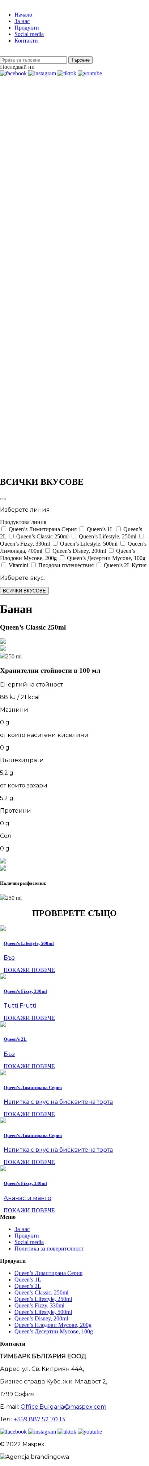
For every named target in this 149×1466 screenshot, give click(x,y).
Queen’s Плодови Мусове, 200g (52, 1325)
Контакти (26, 40)
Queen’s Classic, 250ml (41, 1292)
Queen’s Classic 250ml (26, 98)
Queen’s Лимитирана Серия (48, 1273)
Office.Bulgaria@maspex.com (63, 1406)
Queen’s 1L (27, 1279)
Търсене (80, 60)
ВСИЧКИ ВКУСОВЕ (24, 591)
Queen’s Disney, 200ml (41, 1318)
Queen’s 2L (27, 1286)
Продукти (26, 1235)
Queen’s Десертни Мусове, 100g (53, 1331)
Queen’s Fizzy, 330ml (39, 1305)
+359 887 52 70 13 (39, 1419)
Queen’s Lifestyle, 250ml (43, 1299)
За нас (22, 1229)
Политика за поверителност (49, 1248)
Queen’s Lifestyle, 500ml (43, 1312)
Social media (29, 1242)
